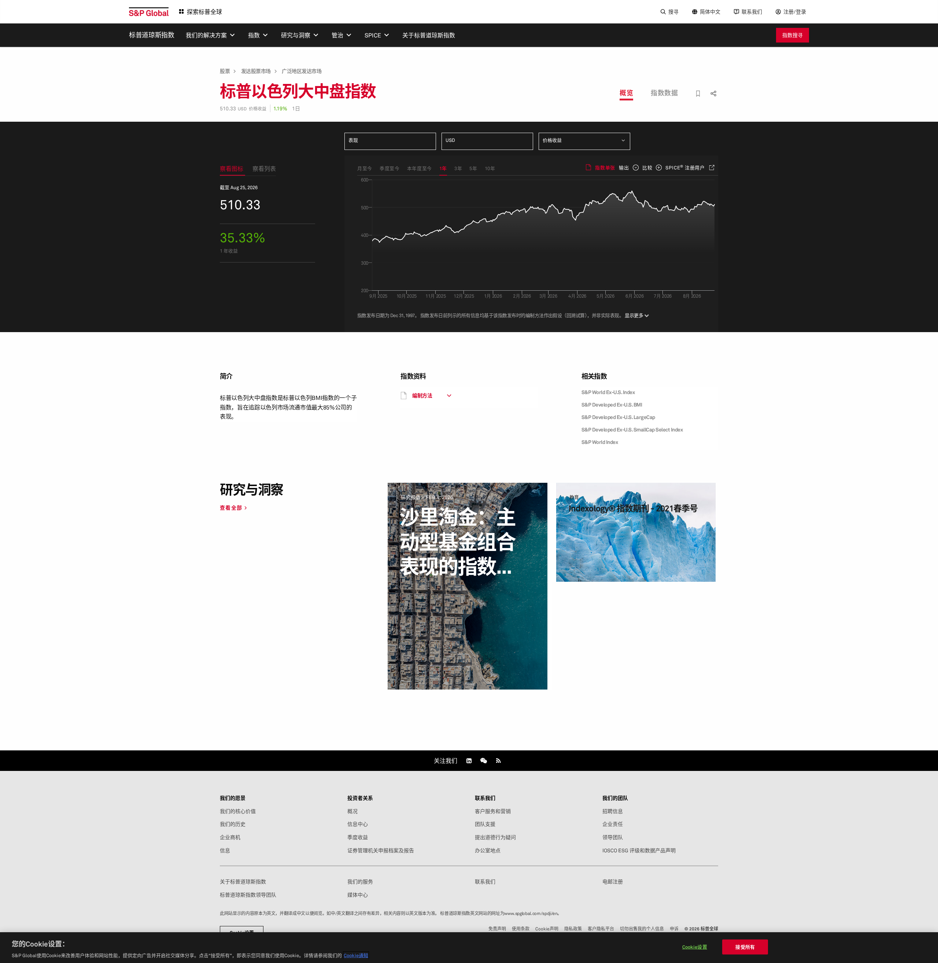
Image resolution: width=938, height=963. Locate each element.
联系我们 (752, 11)
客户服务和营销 (493, 811)
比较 (647, 167)
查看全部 (231, 507)
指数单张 (605, 167)
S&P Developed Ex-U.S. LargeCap (618, 417)
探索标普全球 (204, 11)
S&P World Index (599, 442)
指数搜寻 (792, 35)
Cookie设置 (694, 946)
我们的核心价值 (238, 811)
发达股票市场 (256, 71)
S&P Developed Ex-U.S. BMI (611, 404)
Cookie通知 (356, 955)
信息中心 (357, 824)
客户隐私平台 (601, 928)
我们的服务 (360, 882)
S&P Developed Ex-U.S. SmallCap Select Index (632, 429)
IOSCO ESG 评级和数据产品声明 (639, 850)
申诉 (674, 928)
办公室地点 (488, 850)
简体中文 (710, 11)
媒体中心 (357, 895)
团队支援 (485, 824)
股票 (225, 71)
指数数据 (664, 93)
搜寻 (673, 11)
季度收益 (357, 837)
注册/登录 (794, 11)
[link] (469, 761)
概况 (352, 811)
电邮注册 (612, 882)
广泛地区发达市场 (301, 71)
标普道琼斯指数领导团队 (248, 895)
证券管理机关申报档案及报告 (380, 850)
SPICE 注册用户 (685, 167)
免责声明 (497, 928)
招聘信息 (612, 811)
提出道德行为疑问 (495, 837)
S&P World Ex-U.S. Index (608, 392)
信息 (225, 850)
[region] (469, 947)
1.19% (280, 108)
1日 (296, 108)
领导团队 (612, 837)
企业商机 (230, 837)
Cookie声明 (546, 928)
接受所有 (745, 946)
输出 (624, 167)
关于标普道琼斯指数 (243, 882)
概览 (626, 93)
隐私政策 (573, 928)
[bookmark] (698, 94)
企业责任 (612, 824)
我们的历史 (232, 824)
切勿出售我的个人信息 (642, 928)
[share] (712, 87)
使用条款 (520, 928)
